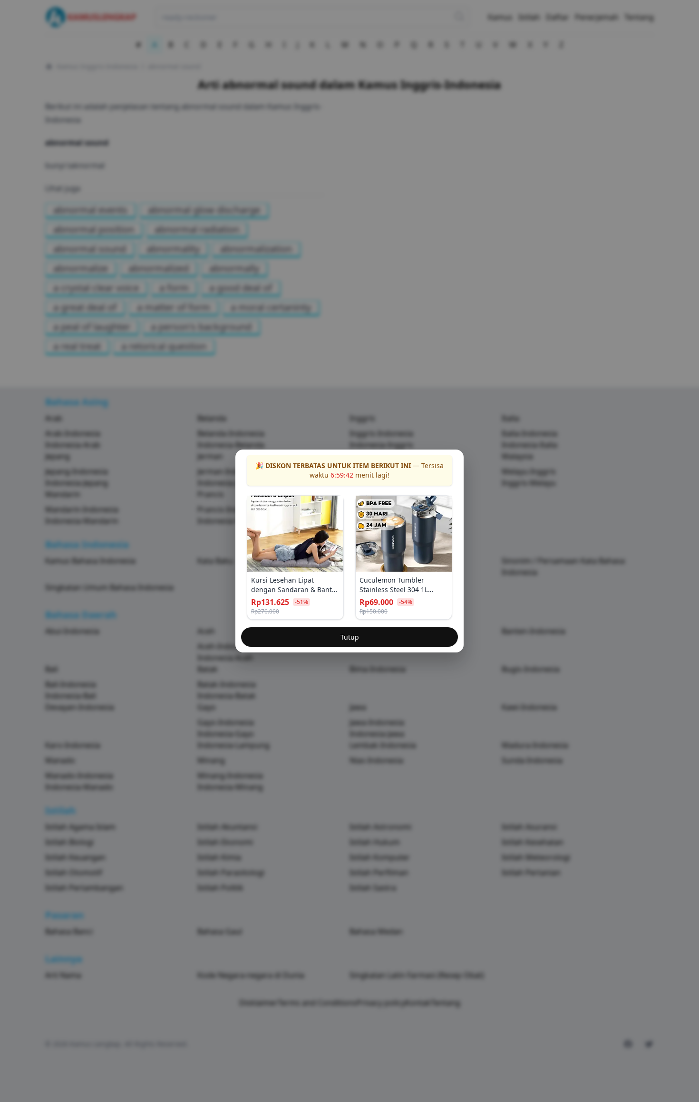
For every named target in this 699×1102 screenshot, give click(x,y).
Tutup (349, 637)
